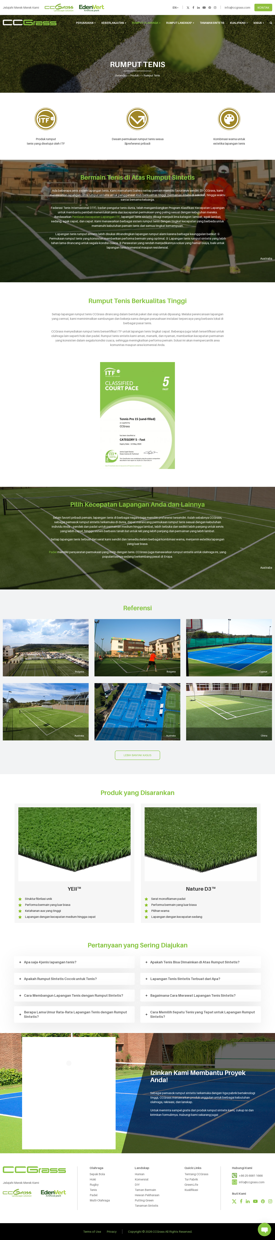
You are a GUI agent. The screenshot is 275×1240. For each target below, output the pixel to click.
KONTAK (263, 7)
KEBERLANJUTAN (112, 22)
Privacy (112, 1231)
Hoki (93, 1179)
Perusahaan (85, 22)
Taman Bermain (145, 1190)
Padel (53, 552)
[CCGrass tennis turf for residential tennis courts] (137, 647)
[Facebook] (193, 7)
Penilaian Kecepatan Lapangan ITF (96, 217)
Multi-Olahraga (100, 1200)
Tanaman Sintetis (146, 1205)
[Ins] (215, 7)
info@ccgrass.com (237, 7)
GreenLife (191, 1184)
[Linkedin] (198, 7)
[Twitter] (188, 7)
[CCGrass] (29, 22)
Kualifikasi (191, 1190)
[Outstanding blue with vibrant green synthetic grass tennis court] (229, 647)
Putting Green (144, 1200)
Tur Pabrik (191, 1179)
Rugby (94, 1184)
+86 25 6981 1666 (251, 1175)
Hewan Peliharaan (147, 1195)
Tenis (93, 1190)
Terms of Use (92, 1231)
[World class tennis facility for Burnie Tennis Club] (137, 711)
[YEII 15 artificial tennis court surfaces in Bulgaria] (46, 647)
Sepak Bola (97, 1174)
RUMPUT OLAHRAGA (145, 22)
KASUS (257, 22)
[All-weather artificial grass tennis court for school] (229, 711)
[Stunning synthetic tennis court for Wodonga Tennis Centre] (46, 711)
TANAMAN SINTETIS (212, 22)
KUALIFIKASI (238, 22)
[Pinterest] (209, 7)
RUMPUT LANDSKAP (179, 22)
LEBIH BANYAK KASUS (137, 755)
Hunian (139, 1174)
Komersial (141, 1179)
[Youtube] (204, 7)
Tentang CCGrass (196, 1174)
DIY (137, 1184)
